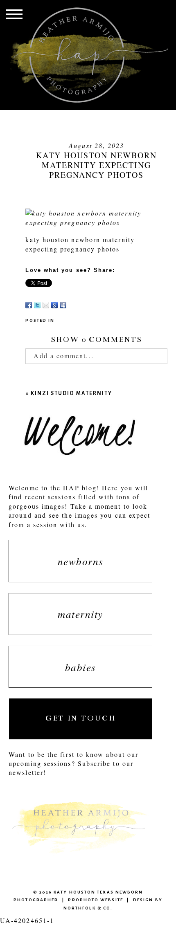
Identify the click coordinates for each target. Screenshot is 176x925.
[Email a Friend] (46, 305)
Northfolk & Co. (88, 908)
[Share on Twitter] (37, 305)
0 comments (96, 339)
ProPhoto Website (95, 900)
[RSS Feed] (71, 305)
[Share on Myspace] (63, 305)
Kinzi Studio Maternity (71, 393)
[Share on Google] (54, 305)
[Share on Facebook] (28, 305)
